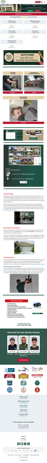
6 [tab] (15, 354)
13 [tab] (25, 354)
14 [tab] (27, 354)
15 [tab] (28, 354)
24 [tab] (22, 355)
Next (42, 344)
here (27, 239)
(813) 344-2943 (36, 22)
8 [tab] (18, 354)
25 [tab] (23, 355)
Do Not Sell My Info (34, 455)
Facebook (22, 444)
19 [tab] (34, 354)
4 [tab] (12, 354)
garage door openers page (39, 264)
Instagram (25, 444)
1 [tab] (7, 354)
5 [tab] (13, 354)
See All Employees (23, 360)
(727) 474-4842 (12, 22)
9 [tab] (19, 354)
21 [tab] (37, 354)
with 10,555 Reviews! (32, 17)
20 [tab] (36, 354)
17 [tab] (31, 354)
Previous (5, 344)
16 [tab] (30, 354)
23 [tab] (20, 355)
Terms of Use (11, 455)
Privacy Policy (18, 455)
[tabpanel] (12, 344)
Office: (23, 425)
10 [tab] (21, 354)
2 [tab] (9, 354)
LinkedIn (28, 444)
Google (18, 444)
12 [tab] (24, 354)
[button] (12, 26)
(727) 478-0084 (12, 32)
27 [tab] (26, 355)
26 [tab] (25, 355)
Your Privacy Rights (23, 457)
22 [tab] (39, 354)
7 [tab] (16, 354)
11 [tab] (22, 354)
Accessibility (26, 455)
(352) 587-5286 (12, 42)
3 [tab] (10, 354)
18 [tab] (33, 354)
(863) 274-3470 (36, 32)
